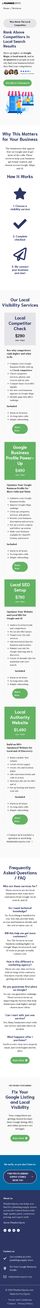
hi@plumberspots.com (18, 841)
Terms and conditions (20, 1299)
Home (6, 8)
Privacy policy (25, 1303)
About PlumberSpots (14, 1222)
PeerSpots (24, 1293)
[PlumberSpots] (11, 3)
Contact (11, 1303)
